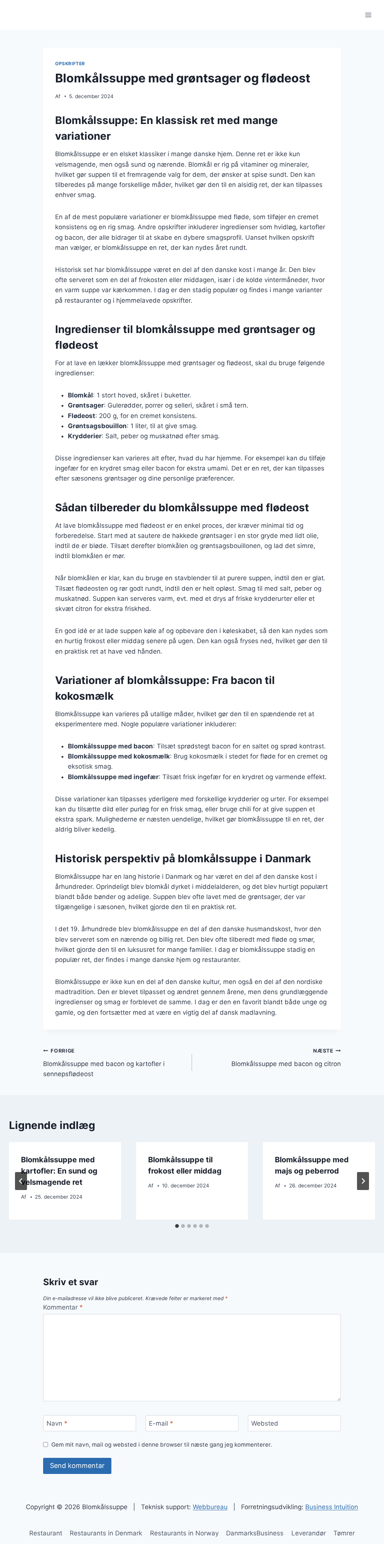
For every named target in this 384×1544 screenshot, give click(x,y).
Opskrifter (70, 63)
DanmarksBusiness (255, 1533)
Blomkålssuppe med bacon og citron (286, 1058)
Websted (264, 1423)
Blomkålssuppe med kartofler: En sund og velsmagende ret (59, 1171)
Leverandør (308, 1533)
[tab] (177, 1226)
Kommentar (63, 1307)
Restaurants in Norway (184, 1533)
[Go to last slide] (21, 1181)
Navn (57, 1423)
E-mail (161, 1423)
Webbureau (210, 1507)
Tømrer (344, 1533)
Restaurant (45, 1533)
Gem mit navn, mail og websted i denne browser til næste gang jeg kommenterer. (161, 1444)
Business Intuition (331, 1507)
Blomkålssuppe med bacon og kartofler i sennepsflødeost (104, 1063)
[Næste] (363, 1181)
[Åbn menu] (368, 15)
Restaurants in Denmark (106, 1533)
